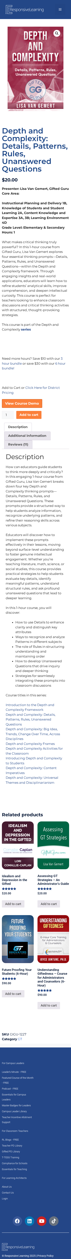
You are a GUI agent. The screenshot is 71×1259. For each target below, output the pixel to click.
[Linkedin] (29, 1221)
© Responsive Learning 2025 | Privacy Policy (28, 1255)
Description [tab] (18, 427)
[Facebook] (17, 1221)
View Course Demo (22, 403)
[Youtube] (41, 1221)
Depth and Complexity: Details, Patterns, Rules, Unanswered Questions (30, 719)
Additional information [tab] (27, 436)
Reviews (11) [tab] (18, 444)
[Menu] (60, 9)
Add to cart (29, 415)
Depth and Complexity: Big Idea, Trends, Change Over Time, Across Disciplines (33, 734)
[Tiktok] (54, 1221)
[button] (56, 33)
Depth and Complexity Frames (30, 744)
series (26, 329)
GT (20, 1039)
